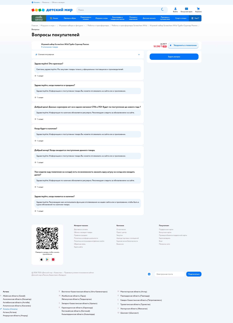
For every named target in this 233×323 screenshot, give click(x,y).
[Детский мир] (52, 10)
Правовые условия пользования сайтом (79, 273)
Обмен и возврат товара (83, 232)
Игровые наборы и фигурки (71, 25)
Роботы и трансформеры (98, 25)
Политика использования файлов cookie (89, 241)
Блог (160, 241)
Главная (35, 25)
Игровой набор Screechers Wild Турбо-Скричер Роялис (174, 25)
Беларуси (62, 275)
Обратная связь (79, 244)
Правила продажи (80, 235)
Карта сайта (78, 247)
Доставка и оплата (81, 229)
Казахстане (53, 275)
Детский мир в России (40, 275)
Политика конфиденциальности (86, 238)
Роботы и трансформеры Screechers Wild (129, 25)
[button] (195, 18)
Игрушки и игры (47, 25)
